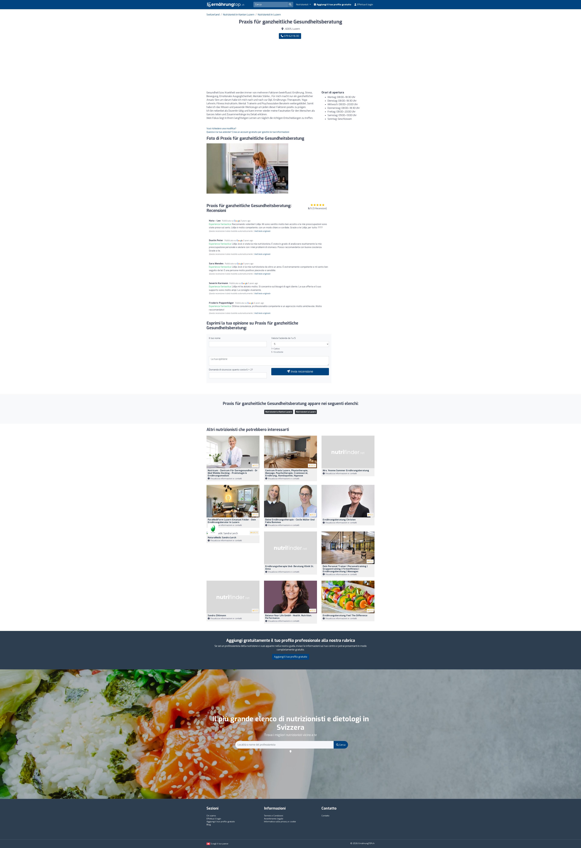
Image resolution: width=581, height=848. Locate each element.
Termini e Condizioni (273, 815)
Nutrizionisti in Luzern (269, 14)
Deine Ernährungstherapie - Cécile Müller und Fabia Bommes (290, 521)
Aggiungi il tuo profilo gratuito (333, 4)
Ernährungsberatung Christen (339, 519)
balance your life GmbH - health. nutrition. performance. (288, 617)
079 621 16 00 (291, 36)
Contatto (325, 815)
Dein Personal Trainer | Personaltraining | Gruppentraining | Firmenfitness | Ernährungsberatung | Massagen (345, 569)
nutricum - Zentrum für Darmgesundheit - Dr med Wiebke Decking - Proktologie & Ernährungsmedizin (233, 473)
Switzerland (213, 14)
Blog (209, 824)
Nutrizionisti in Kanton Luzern (238, 14)
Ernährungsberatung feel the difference (345, 615)
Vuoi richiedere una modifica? (221, 128)
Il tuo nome (214, 338)
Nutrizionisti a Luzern (306, 412)
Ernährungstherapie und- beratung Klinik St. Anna (289, 567)
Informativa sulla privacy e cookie (280, 821)
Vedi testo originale (262, 231)
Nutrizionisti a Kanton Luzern (278, 412)
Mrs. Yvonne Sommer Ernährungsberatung (346, 470)
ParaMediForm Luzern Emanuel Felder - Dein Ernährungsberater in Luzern (232, 521)
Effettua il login (364, 4)
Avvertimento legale (273, 818)
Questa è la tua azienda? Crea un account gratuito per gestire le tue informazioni (248, 132)
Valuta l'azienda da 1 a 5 (283, 338)
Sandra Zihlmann (217, 615)
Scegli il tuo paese (219, 843)
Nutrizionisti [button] (302, 4)
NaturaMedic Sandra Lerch (222, 537)
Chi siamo (211, 815)
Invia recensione (301, 372)
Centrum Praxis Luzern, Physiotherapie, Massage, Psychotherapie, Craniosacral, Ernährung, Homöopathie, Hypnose (286, 473)
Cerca (342, 744)
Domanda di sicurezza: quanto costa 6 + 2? (231, 369)
